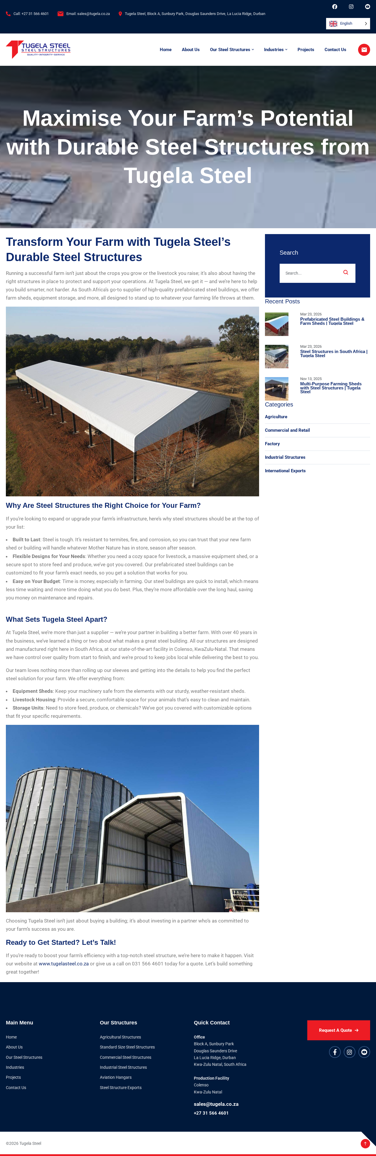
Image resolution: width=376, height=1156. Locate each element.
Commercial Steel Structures (125, 1057)
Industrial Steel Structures (123, 1067)
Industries (274, 49)
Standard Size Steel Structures (127, 1047)
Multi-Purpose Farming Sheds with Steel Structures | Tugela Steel (331, 387)
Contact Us (335, 49)
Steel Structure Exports (121, 1087)
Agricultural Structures (120, 1037)
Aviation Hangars (116, 1077)
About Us (191, 49)
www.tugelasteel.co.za (64, 964)
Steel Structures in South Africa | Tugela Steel (333, 353)
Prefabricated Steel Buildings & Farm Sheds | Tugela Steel (332, 321)
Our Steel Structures (230, 49)
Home (166, 49)
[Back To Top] (365, 1143)
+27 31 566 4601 (211, 1113)
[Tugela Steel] (38, 49)
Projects (306, 49)
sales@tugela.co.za (216, 1104)
